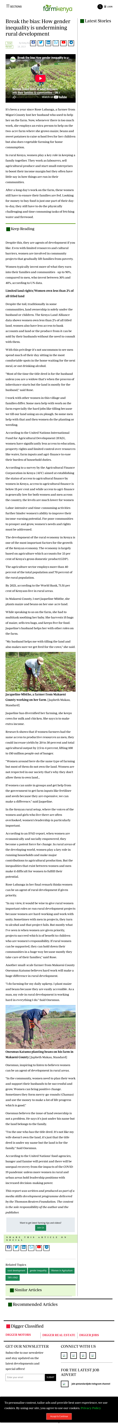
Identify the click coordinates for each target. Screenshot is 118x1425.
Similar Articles (28, 1290)
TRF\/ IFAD (13, 1278)
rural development (16, 1270)
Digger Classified (27, 1326)
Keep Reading (22, 228)
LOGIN (109, 6)
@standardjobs (83, 1384)
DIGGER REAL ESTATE (58, 1335)
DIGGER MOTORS (18, 1334)
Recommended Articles (35, 1304)
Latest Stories (98, 20)
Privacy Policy (91, 1408)
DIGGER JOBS (89, 1335)
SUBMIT (50, 1377)
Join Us (40, 1228)
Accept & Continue (59, 1416)
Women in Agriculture (62, 1270)
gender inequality (38, 1270)
